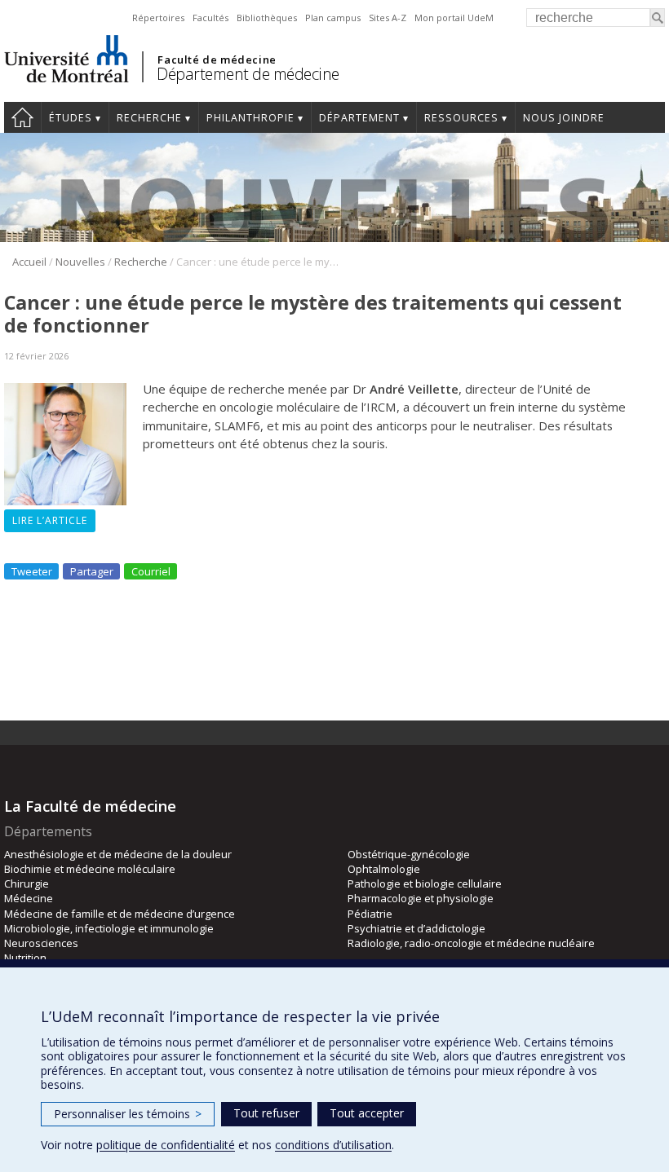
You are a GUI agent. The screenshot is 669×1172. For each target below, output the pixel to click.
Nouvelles (80, 261)
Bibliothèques (267, 17)
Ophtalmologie (384, 868)
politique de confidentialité (165, 1144)
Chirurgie (26, 883)
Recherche (149, 118)
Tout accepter (367, 1113)
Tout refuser (266, 1113)
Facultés (210, 17)
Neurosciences (41, 943)
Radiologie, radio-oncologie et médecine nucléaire (471, 943)
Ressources (461, 118)
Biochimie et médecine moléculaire (89, 868)
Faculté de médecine (216, 59)
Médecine (28, 898)
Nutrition (25, 957)
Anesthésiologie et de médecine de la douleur (118, 854)
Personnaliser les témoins (128, 1113)
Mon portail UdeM (454, 17)
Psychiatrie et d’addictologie (416, 928)
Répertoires (158, 17)
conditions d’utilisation (333, 1144)
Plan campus (333, 17)
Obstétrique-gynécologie (409, 854)
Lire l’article (49, 520)
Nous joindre (564, 118)
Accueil (22, 117)
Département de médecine (248, 74)
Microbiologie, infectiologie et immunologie (109, 928)
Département (359, 118)
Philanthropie (250, 118)
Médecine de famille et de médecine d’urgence (119, 913)
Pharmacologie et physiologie (421, 898)
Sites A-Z (387, 17)
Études (70, 118)
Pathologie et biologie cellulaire (425, 883)
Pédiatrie (370, 913)
